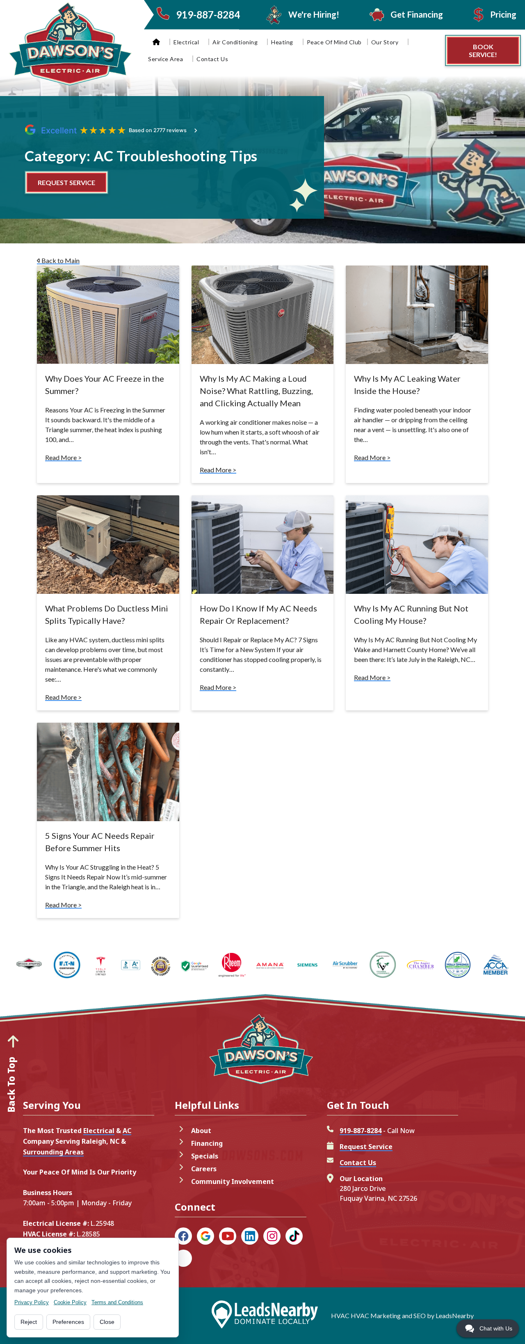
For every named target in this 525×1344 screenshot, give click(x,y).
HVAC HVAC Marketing (366, 1315)
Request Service (366, 1146)
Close (107, 1322)
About (201, 1130)
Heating (282, 42)
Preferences (68, 1322)
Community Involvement (232, 1181)
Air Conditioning (235, 42)
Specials (204, 1156)
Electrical (186, 42)
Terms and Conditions (117, 1302)
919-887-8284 (360, 1130)
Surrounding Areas (53, 1151)
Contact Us (212, 58)
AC (127, 1130)
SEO (419, 1315)
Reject (29, 1322)
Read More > (63, 457)
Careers (204, 1168)
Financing (207, 1143)
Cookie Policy (70, 1302)
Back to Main (60, 260)
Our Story (385, 42)
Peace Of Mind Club (334, 42)
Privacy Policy (31, 1302)
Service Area (165, 58)
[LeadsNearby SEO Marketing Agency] (264, 1315)
